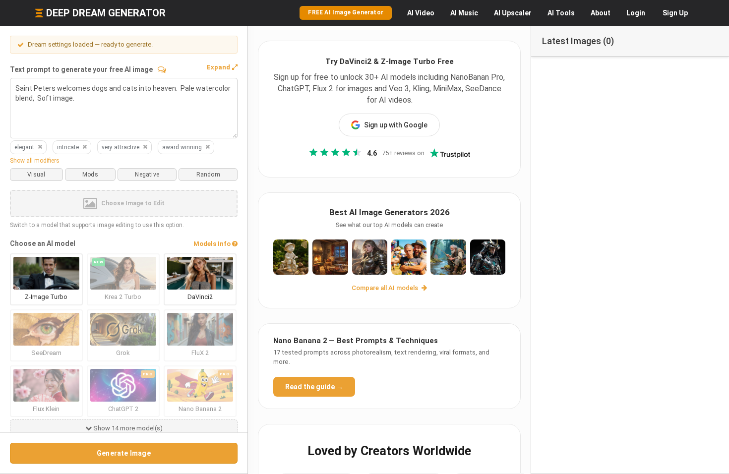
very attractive (120, 147)
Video (420, 13)
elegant (24, 147)
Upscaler (513, 13)
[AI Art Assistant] (162, 69)
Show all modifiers (35, 160)
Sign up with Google (395, 125)
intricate (68, 147)
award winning (182, 147)
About (600, 13)
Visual (36, 174)
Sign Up (675, 13)
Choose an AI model (42, 243)
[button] (222, 67)
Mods (90, 174)
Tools (561, 13)
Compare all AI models (386, 288)
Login (635, 13)
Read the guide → (314, 387)
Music (464, 13)
